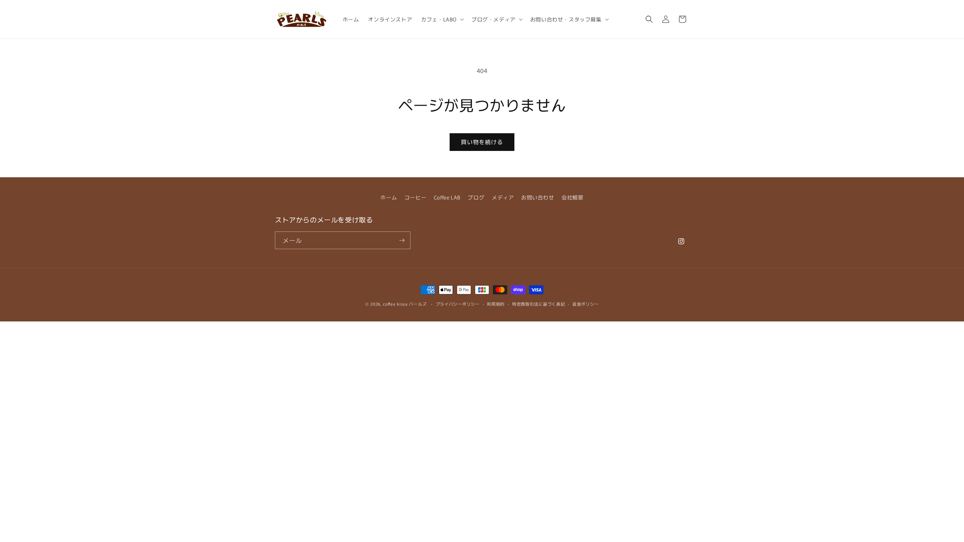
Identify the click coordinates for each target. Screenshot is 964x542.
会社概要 (572, 197)
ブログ (476, 197)
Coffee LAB (447, 197)
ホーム (388, 197)
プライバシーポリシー (458, 304)
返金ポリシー (585, 304)
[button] (441, 19)
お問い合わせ (537, 197)
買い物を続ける (482, 142)
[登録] (402, 240)
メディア (503, 197)
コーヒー (415, 197)
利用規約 (496, 304)
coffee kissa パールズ (405, 304)
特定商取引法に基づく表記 (538, 304)
